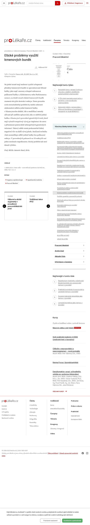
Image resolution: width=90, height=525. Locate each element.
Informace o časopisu (63, 262)
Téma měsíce (34, 426)
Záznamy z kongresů (57, 429)
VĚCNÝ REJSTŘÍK (62, 239)
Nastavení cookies (8, 418)
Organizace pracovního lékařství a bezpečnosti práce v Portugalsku (67, 231)
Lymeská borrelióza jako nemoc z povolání (70, 157)
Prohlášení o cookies (8, 415)
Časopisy (57, 40)
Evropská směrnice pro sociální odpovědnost (67, 205)
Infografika (33, 419)
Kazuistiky (33, 423)
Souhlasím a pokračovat (72, 520)
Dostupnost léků (76, 419)
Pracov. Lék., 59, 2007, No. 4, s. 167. (27, 74)
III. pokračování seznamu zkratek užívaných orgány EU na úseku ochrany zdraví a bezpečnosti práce (70, 225)
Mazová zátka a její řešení (63, 328)
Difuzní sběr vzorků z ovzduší (66, 179)
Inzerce (4, 409)
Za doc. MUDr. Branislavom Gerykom (68, 153)
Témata (66, 40)
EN (87, 3)
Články (37, 40)
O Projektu (5, 412)
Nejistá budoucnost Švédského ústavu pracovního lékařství (69, 214)
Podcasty (74, 401)
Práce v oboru (76, 406)
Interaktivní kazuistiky (57, 409)
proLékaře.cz (12, 4)
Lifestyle (32, 412)
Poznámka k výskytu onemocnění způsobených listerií (67, 188)
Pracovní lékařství (32, 51)
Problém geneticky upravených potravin (69, 196)
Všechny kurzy (58, 391)
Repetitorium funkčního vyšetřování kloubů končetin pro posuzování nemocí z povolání (71, 166)
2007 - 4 (41, 51)
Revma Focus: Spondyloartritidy (65, 363)
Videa (84, 40)
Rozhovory (33, 416)
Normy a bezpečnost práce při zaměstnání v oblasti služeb (71, 183)
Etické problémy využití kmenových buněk (70, 193)
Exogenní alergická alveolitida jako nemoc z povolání (71, 161)
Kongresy (75, 40)
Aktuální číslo (60, 256)
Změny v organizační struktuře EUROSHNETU (71, 175)
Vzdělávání (47, 40)
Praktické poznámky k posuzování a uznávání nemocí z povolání (68, 171)
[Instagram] (87, 453)
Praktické (74, 411)
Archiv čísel (59, 251)
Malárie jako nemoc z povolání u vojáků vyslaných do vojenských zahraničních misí (70, 142)
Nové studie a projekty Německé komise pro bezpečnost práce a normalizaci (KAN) (71, 219)
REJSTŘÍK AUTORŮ (63, 235)
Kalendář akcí (75, 416)
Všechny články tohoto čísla (65, 127)
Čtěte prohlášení (53, 453)
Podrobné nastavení (50, 520)
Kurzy (52, 405)
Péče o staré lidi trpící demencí (66, 210)
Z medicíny (33, 405)
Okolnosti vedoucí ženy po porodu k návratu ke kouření (71, 200)
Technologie (34, 409)
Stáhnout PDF (42, 67)
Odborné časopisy (20, 51)
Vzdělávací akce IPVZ (36, 200)
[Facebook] (83, 453)
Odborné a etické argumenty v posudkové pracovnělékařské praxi (15, 204)
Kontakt (4, 406)
